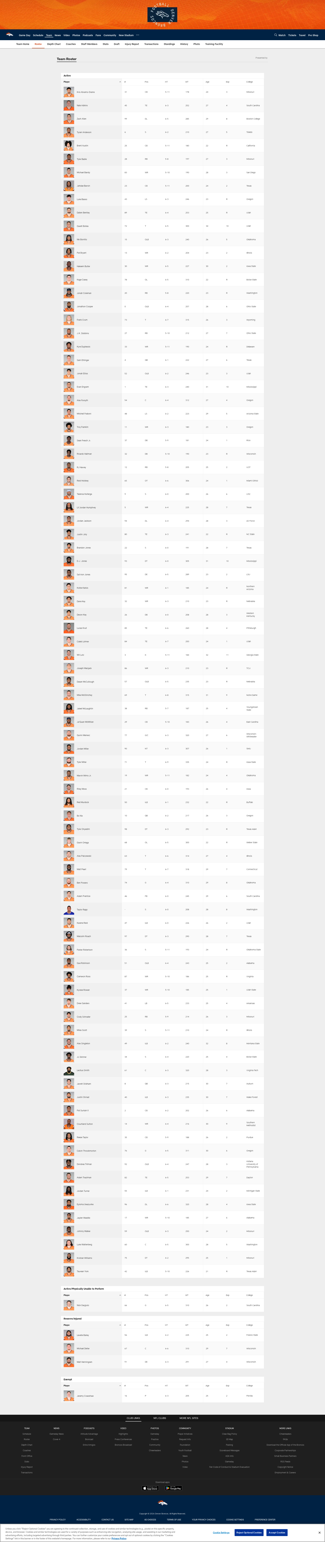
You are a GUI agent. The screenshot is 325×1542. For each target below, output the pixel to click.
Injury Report (27, 1467)
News (185, 1456)
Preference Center (265, 1519)
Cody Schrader (83, 1017)
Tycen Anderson (84, 132)
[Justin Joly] (69, 534)
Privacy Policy (58, 1519)
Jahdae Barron (83, 185)
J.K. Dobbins (83, 333)
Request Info (185, 1439)
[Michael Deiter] (69, 1348)
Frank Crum (82, 320)
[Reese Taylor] (69, 1137)
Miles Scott (82, 1030)
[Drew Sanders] (69, 1003)
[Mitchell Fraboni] (69, 413)
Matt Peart (81, 869)
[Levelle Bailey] (69, 1335)
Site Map (129, 1519)
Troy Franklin (82, 427)
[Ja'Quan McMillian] (69, 722)
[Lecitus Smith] (69, 1070)
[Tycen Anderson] (69, 132)
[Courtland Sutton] (69, 1124)
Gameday (154, 1434)
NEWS (56, 1428)
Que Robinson (83, 963)
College (249, 82)
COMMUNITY (185, 1428)
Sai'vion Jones (83, 574)
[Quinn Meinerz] (69, 735)
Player (67, 82)
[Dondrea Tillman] (69, 1164)
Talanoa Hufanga (84, 494)
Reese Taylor (82, 1137)
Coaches (27, 1450)
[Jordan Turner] (69, 1191)
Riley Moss (82, 789)
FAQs (285, 1439)
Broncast (89, 1439)
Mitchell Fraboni (84, 413)
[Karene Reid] (69, 923)
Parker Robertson (85, 949)
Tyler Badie (82, 159)
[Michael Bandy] (69, 172)
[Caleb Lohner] (69, 641)
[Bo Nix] (69, 815)
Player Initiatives (185, 1434)
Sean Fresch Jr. (84, 440)
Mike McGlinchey (84, 695)
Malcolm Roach (84, 936)
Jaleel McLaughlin (85, 708)
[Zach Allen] (69, 118)
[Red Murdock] (69, 802)
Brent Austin (82, 145)
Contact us (108, 1519)
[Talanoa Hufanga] (69, 494)
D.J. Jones (82, 561)
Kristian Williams (84, 1258)
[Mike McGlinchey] (69, 695)
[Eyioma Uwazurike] (69, 1204)
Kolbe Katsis (82, 588)
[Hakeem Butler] (69, 266)
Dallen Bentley (83, 212)
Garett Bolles (83, 226)
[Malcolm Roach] (69, 936)
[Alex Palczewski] (69, 856)
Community (154, 1445)
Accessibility (84, 1519)
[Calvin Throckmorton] (69, 1150)
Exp (227, 82)
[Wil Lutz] (69, 655)
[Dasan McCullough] (69, 681)
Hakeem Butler (83, 266)
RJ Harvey (81, 467)
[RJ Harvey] (69, 467)
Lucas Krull (82, 628)
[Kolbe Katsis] (69, 588)
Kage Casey (82, 279)
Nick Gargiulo (83, 1305)
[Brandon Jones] (69, 547)
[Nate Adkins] (69, 105)
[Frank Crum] (69, 319)
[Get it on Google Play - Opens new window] (173, 1490)
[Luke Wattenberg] (69, 1244)
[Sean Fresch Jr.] (69, 440)
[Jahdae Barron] (69, 185)
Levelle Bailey (83, 1335)
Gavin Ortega (83, 842)
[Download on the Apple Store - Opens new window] (150, 1488)
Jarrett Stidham (84, 1084)
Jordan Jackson (84, 521)
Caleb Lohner (83, 641)
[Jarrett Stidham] (69, 1083)
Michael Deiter (83, 1348)
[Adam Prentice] (69, 896)
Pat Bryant (81, 253)
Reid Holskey (83, 480)
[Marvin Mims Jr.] (69, 775)
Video (185, 1467)
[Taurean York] (69, 1271)
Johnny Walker (83, 1231)
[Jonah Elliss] (69, 373)
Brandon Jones (84, 547)
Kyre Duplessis (83, 346)
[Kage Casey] (69, 279)
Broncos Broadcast (123, 1445)
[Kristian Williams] (69, 1258)
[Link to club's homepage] (9, 35)
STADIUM (229, 1428)
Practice (154, 1439)
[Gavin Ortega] (69, 842)
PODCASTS (89, 1428)
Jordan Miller (83, 748)
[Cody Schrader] (69, 1016)
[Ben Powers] (69, 882)
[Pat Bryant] (69, 252)
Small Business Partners (285, 1456)
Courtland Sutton (85, 1124)
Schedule (27, 1434)
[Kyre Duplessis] (69, 346)
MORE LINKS (285, 1428)
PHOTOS (155, 1428)
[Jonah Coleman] (69, 293)
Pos (146, 82)
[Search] (275, 35)
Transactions (26, 1472)
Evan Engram (83, 387)
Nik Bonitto (82, 239)
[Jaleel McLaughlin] (69, 708)
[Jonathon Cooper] (69, 306)
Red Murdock (83, 802)
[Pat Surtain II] (69, 1110)
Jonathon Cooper (85, 306)
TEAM (26, 1428)
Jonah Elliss (82, 373)
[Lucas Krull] (69, 628)
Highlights (123, 1434)
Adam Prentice (83, 896)
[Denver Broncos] (162, 1504)
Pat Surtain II (83, 1110)
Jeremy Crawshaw (85, 1396)
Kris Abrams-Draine (86, 92)
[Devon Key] (69, 614)
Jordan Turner (83, 1191)
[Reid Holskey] (69, 480)
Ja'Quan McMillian (85, 722)
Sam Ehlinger (83, 360)
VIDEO (123, 1428)
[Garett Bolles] (69, 226)
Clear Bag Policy (229, 1434)
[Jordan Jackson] (69, 521)
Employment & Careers (285, 1472)
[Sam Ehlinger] (69, 360)
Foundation (185, 1445)
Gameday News (57, 1434)
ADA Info (229, 1456)
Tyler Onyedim (83, 829)
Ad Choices (150, 1519)
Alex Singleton (83, 1043)
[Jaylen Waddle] (69, 1217)
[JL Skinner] (69, 1057)
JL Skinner (81, 1057)
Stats (26, 1461)
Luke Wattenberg (84, 1244)
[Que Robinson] (69, 963)
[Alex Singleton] (69, 1043)
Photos (185, 1461)
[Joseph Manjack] (69, 668)
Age (207, 82)
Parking (229, 1445)
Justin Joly (82, 534)
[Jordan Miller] (69, 748)
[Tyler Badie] (69, 159)
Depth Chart (26, 1445)
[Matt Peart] (69, 869)
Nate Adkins (82, 105)
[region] (162, 1533)
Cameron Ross (83, 976)
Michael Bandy (83, 172)
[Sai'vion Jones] (69, 574)
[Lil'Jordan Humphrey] (69, 507)
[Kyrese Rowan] (69, 990)
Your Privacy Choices (203, 1519)
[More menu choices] (137, 35)
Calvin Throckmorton (86, 1151)
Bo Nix (80, 815)
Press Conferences (123, 1439)
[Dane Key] (69, 601)
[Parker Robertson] (69, 949)
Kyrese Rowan (83, 990)
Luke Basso (82, 199)
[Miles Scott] (69, 1030)
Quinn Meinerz (83, 735)
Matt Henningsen (84, 1362)
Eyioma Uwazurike (85, 1204)
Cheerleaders (155, 1450)
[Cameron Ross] (69, 976)
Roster (27, 1439)
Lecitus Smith (83, 1070)
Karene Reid (82, 923)
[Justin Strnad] (69, 1097)
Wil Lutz (80, 655)
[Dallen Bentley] (69, 212)
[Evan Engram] (69, 386)
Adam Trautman (84, 1177)
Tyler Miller (81, 762)
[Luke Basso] (69, 199)
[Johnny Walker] (69, 1231)
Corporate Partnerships (285, 1450)
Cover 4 (56, 1439)
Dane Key (81, 601)
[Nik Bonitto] (69, 239)
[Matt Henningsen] (69, 1361)
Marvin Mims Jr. (84, 775)
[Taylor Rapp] (69, 909)
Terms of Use (174, 1519)
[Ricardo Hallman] (69, 454)
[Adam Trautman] (69, 1177)
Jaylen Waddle (83, 1218)
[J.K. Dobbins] (69, 333)
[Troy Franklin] (69, 427)
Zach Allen (81, 118)
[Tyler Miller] (69, 762)
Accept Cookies (277, 1532)
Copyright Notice (285, 1467)
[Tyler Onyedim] (69, 829)
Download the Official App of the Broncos (285, 1445)
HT (166, 82)
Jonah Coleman (84, 293)
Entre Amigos (89, 1445)
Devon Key (81, 614)
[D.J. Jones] (69, 561)
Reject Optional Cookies (249, 1532)
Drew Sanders (83, 1003)
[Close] (319, 1532)
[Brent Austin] (69, 145)
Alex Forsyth (82, 400)
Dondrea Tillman (84, 1164)
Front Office (26, 1456)
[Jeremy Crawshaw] (69, 1395)
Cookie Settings (235, 1519)
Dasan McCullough (85, 681)
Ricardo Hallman (84, 454)
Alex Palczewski (84, 856)
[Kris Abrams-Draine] (69, 92)
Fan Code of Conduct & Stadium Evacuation (229, 1467)
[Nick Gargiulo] (69, 1305)
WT (186, 82)
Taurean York (83, 1271)
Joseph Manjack (84, 668)
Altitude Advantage (89, 1434)
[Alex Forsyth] (69, 400)
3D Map (229, 1439)
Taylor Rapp (82, 909)
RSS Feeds (285, 1461)
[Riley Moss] (69, 789)
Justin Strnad (83, 1097)
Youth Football (185, 1450)
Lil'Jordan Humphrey (86, 507)
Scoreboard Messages (230, 1450)
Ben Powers (82, 882)
